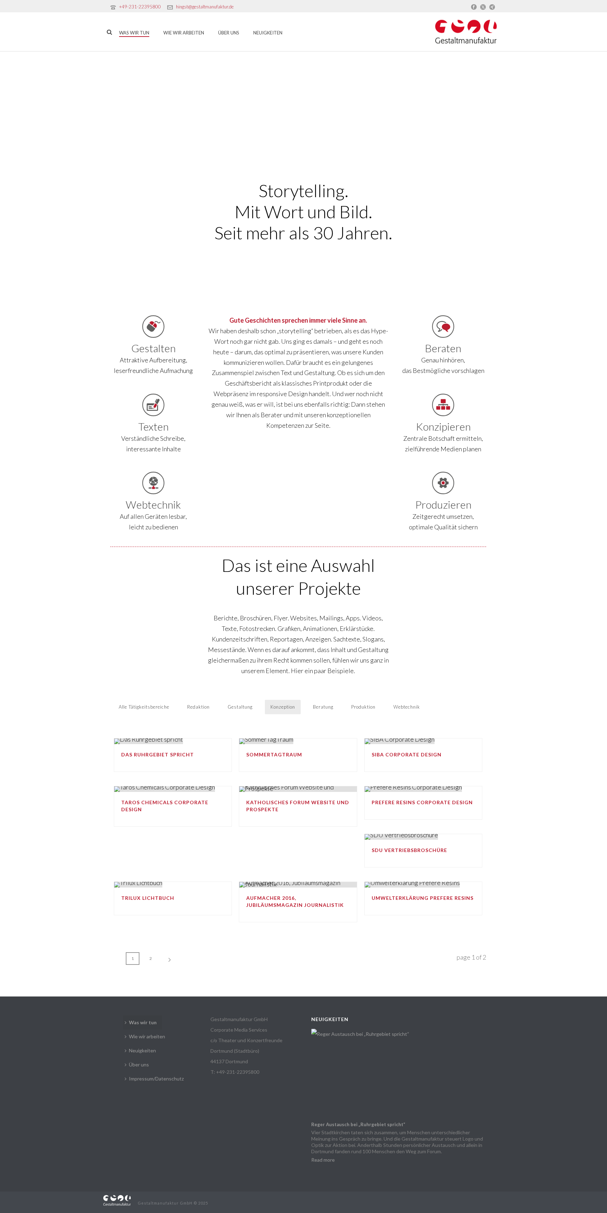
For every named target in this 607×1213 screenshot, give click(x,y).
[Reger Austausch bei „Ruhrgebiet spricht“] (400, 1073)
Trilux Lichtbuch (147, 898)
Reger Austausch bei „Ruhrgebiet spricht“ (358, 1124)
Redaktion (198, 707)
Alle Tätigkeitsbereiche (144, 707)
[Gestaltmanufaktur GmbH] (117, 1199)
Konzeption (282, 707)
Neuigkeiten (267, 33)
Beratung (323, 707)
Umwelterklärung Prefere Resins (423, 898)
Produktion (363, 707)
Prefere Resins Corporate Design (422, 802)
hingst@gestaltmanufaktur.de (205, 6)
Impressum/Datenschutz (156, 1079)
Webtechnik (406, 707)
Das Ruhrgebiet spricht (157, 754)
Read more (323, 1160)
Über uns (228, 33)
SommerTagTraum (274, 754)
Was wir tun (134, 33)
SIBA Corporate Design (407, 754)
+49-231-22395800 (140, 6)
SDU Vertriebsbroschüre (409, 850)
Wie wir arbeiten (183, 33)
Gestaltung (240, 707)
